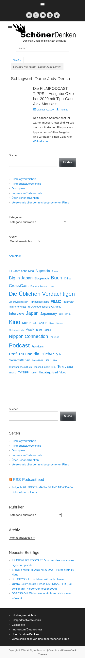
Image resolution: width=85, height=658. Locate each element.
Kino (14, 322)
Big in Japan (21, 277)
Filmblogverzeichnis (24, 178)
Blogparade (41, 278)
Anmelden (15, 255)
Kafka (67, 314)
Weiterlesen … (42, 141)
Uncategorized (48, 372)
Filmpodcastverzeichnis (26, 183)
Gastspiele (18, 188)
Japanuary (48, 314)
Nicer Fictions (43, 330)
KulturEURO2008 (34, 323)
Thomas (63, 109)
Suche (68, 415)
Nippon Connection (28, 336)
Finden (67, 162)
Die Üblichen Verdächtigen (42, 294)
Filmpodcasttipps (39, 301)
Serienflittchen (19, 360)
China (67, 278)
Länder (60, 323)
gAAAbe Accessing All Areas (44, 306)
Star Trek (51, 360)
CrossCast (19, 285)
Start (17, 60)
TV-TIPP (23, 372)
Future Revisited (17, 306)
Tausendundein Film (45, 367)
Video (63, 372)
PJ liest (54, 337)
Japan (32, 313)
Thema (12, 372)
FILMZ (56, 301)
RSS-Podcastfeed (28, 479)
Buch (56, 277)
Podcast (19, 345)
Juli (61, 314)
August (55, 271)
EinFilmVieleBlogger (18, 302)
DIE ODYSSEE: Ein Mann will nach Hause (38, 579)
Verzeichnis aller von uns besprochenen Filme (40, 202)
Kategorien (16, 217)
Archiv (13, 236)
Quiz (58, 354)
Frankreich (68, 301)
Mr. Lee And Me (16, 330)
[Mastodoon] (56, 17)
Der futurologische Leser (42, 286)
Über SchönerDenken (25, 197)
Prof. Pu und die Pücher (31, 354)
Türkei (33, 372)
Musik (30, 330)
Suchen (13, 155)
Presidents (37, 346)
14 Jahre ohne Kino (21, 270)
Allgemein (43, 270)
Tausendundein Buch (20, 367)
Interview (16, 313)
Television (65, 366)
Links (51, 323)
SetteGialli (37, 360)
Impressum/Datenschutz (27, 193)
